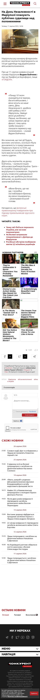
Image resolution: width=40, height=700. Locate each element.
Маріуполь (12, 379)
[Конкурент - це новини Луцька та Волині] (20, 667)
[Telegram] (7, 638)
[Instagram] (28, 638)
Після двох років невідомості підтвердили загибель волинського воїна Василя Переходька (20, 502)
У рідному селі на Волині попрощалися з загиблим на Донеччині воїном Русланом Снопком (19, 467)
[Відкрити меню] (5, 3)
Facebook (9, 368)
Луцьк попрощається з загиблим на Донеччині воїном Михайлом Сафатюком (21, 560)
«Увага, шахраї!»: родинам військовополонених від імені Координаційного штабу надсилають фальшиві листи (20, 483)
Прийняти (34, 693)
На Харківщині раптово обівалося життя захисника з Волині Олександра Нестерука (22, 547)
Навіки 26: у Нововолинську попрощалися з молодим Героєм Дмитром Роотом (21, 492)
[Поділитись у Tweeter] (20, 356)
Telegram (27, 370)
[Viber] (33, 638)
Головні (17, 615)
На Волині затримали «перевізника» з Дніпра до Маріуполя (19, 236)
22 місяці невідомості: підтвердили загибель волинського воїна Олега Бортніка (22, 525)
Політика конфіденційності (17, 696)
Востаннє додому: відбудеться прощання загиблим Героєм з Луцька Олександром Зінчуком (21, 516)
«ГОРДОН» (7, 79)
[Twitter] (17, 638)
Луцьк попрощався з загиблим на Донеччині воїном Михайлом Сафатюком (22, 538)
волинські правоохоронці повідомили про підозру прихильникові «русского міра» (18, 212)
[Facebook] (12, 638)
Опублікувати (29, 415)
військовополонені (25, 379)
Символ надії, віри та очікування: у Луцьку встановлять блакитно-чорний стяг (22, 453)
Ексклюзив (30, 615)
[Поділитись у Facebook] (5, 356)
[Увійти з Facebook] (21, 421)
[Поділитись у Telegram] (34, 356)
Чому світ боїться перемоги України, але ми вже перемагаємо (20, 229)
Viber (6, 372)
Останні (5, 615)
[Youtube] (22, 638)
